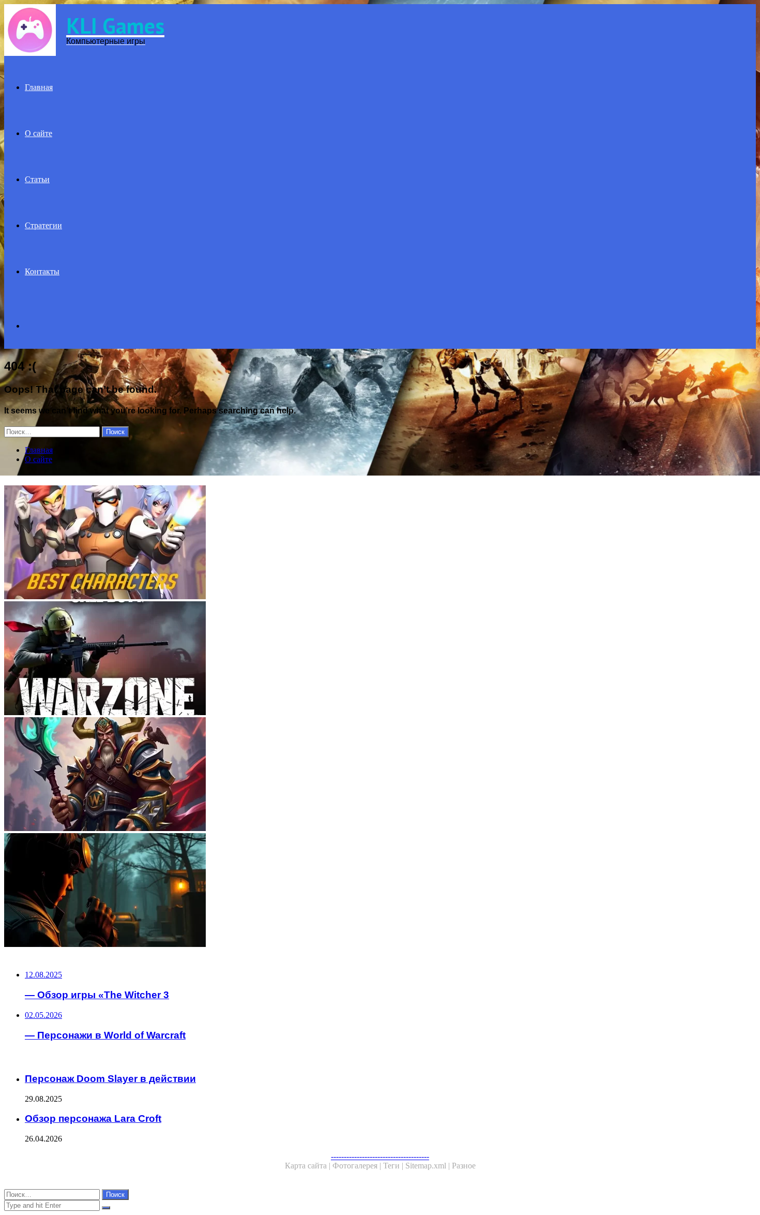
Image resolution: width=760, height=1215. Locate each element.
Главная (39, 87)
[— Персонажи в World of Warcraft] (314, 775)
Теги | (394, 1165)
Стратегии (43, 225)
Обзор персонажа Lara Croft (93, 1118)
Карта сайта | (308, 1165)
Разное (464, 1165)
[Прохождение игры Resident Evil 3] (314, 891)
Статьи (37, 179)
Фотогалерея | (357, 1165)
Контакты (42, 271)
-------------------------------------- (380, 1156)
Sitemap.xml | (428, 1165)
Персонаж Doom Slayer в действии (110, 1078)
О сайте (38, 133)
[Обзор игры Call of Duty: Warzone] (314, 659)
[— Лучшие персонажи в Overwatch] (314, 543)
